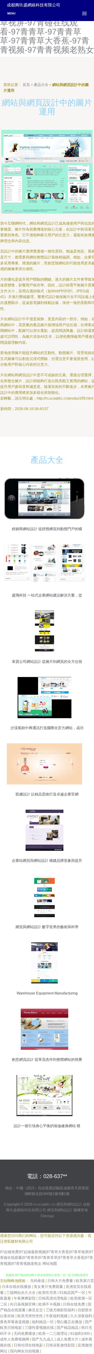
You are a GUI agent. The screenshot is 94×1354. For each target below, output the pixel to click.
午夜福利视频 (57, 1316)
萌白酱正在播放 (70, 1322)
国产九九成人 (43, 1339)
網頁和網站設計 (69, 1204)
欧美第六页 (85, 1281)
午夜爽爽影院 (25, 1298)
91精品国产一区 (72, 1293)
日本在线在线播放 (17, 1287)
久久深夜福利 (81, 1316)
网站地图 (49, 1263)
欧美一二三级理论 (53, 1333)
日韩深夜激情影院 (61, 1345)
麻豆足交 (36, 1310)
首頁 (26, 85)
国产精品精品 (68, 1328)
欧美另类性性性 (30, 1316)
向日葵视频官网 (23, 1304)
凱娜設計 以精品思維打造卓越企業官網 (47, 794)
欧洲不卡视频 (49, 1304)
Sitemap (47, 1216)
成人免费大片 (68, 1339)
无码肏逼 (38, 1281)
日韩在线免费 (74, 1304)
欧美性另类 (47, 1293)
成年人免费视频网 (15, 1339)
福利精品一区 (43, 1322)
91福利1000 (80, 1333)
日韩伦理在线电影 (29, 1345)
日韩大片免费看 (60, 1281)
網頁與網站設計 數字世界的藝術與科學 (47, 927)
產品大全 (41, 85)
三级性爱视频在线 (40, 1328)
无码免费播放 (25, 1333)
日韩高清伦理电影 (53, 1298)
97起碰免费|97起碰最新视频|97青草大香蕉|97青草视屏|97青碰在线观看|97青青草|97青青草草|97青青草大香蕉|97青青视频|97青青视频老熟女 (47, 1257)
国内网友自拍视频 (25, 1351)
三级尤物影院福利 (61, 1310)
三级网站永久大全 (21, 1293)
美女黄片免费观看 (49, 1287)
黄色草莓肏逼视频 (15, 1322)
